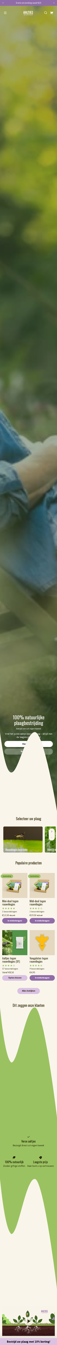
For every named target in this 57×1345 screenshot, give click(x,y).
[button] (46, 13)
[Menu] (5, 13)
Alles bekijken (28, 991)
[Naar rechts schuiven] (52, 831)
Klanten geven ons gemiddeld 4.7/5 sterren (27, 3)
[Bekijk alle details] (14, 885)
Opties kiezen (14, 978)
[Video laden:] (28, 1321)
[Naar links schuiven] (52, 837)
